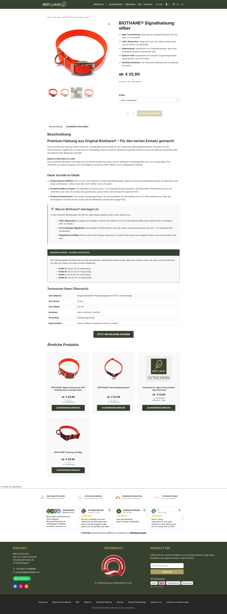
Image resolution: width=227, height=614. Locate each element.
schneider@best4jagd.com (28, 572)
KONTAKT (148, 4)
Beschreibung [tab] (55, 126)
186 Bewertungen (138, 533)
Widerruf (87, 602)
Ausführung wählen (68, 408)
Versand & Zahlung (104, 602)
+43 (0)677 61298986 (26, 569)
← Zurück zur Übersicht (10, 486)
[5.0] (159, 4)
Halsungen (57, 17)
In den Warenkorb (149, 113)
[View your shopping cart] (174, 4)
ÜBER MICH (130, 4)
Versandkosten (136, 81)
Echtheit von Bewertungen (177, 602)
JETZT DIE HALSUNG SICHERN (113, 334)
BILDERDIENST (116, 4)
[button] (168, 4)
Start (49, 17)
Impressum (43, 602)
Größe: (122, 95)
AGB (77, 602)
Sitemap (119, 602)
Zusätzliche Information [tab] (77, 126)
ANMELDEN (167, 572)
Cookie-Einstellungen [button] (137, 602)
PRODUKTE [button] (99, 4)
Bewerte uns (156, 602)
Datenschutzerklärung (61, 602)
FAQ (139, 4)
